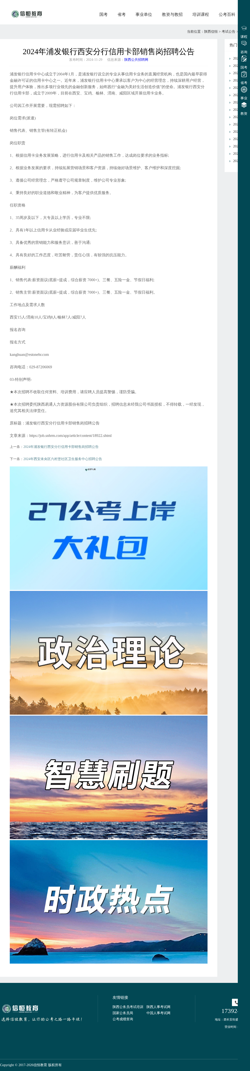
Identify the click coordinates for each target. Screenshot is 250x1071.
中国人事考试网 (158, 1013)
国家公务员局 (123, 1013)
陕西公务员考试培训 (128, 1007)
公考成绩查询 (123, 1019)
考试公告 (228, 31)
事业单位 (143, 14)
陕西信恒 (211, 31)
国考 (103, 14)
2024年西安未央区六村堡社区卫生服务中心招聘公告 (62, 459)
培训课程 (200, 14)
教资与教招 (172, 14)
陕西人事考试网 (158, 1007)
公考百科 (227, 14)
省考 (121, 14)
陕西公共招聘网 (136, 60)
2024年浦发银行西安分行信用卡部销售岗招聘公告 (61, 447)
